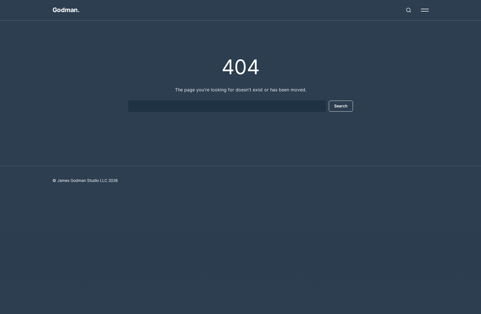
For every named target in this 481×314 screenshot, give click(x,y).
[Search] (408, 10)
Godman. (66, 9)
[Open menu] (425, 10)
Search (341, 105)
